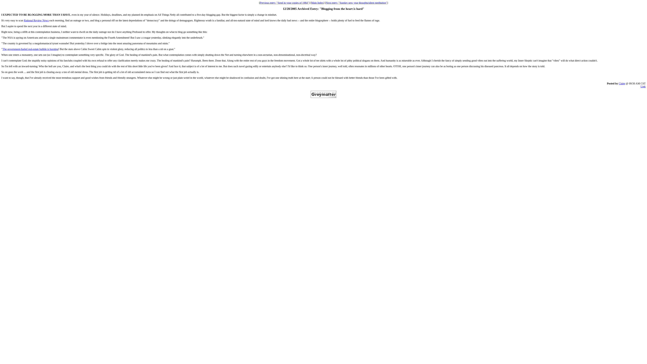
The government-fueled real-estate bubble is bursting (30, 49)
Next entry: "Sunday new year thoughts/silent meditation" (356, 2)
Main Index (317, 2)
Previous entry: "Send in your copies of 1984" (284, 2)
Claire (622, 83)
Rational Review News (36, 20)
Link (643, 86)
